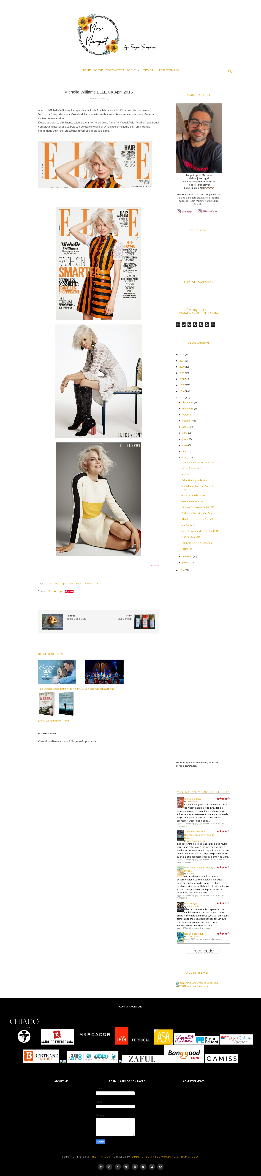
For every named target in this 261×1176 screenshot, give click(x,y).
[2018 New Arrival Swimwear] (192, 986)
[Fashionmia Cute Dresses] (191, 982)
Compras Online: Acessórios (196, 542)
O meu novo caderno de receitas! (199, 462)
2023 (182, 354)
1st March (186, 548)
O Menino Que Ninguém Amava (198, 513)
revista (89, 583)
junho (185, 439)
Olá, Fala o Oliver (193, 798)
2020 (182, 366)
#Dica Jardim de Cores (193, 495)
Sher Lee (190, 873)
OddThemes (140, 1156)
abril (57, 583)
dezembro (188, 402)
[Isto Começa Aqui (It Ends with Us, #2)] (180, 941)
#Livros (185, 474)
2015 (48, 583)
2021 (182, 360)
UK (97, 583)
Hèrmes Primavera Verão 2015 (197, 507)
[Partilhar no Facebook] (49, 591)
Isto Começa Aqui (193, 933)
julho (185, 432)
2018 (182, 379)
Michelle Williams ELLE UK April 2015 (200, 531)
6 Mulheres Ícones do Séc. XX (197, 519)
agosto (186, 426)
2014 (182, 570)
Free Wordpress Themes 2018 (176, 1156)
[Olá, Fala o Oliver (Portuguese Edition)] (180, 806)
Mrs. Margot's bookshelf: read (203, 792)
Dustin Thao (192, 801)
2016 (182, 391)
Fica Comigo (190, 903)
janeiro (186, 562)
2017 (182, 385)
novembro (188, 408)
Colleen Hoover (193, 936)
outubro (186, 414)
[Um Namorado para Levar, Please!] (180, 875)
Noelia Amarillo (193, 906)
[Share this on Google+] (60, 591)
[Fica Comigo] (180, 911)
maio (185, 445)
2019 (182, 372)
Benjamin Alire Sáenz (196, 841)
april (65, 583)
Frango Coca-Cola (190, 536)
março (185, 457)
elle (71, 583)
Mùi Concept (188, 525)
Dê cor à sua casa (191, 468)
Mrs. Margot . (102, 1156)
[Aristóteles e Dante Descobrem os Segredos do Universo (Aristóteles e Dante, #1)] (180, 839)
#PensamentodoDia (192, 501)
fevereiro (187, 556)
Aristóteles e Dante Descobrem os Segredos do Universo (199, 834)
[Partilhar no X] (55, 591)
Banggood (212, 982)
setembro (187, 420)
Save (70, 591)
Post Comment (97, 98)
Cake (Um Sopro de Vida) (194, 480)
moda (79, 583)
